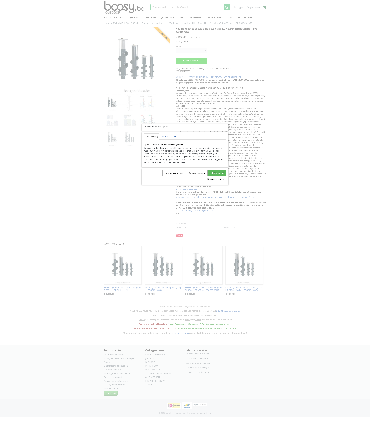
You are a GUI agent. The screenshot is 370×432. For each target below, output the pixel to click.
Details (165, 136)
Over (174, 136)
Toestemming (152, 136)
